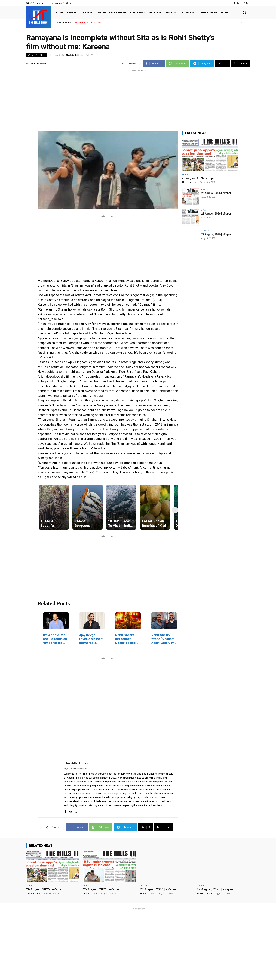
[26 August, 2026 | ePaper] (210, 155)
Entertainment (36, 55)
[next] (247, 22)
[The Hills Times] (38, 16)
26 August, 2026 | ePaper (199, 178)
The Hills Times (37, 63)
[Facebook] (65, 810)
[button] (244, 12)
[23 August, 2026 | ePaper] (190, 217)
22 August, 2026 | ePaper (216, 234)
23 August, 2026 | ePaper (216, 213)
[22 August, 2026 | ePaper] (190, 238)
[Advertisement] (138, 98)
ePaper (185, 174)
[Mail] (70, 810)
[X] (76, 810)
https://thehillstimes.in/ (75, 768)
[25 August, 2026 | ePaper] (190, 196)
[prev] (241, 22)
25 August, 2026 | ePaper (88, 22)
